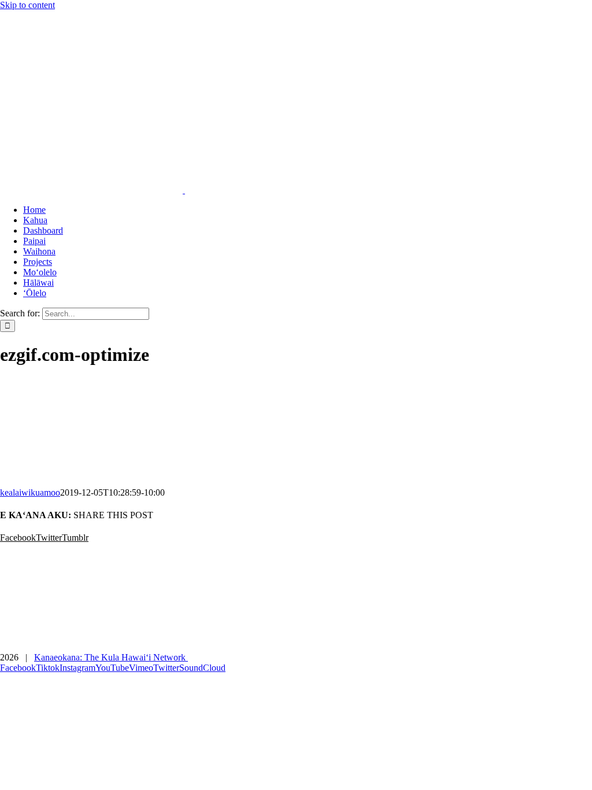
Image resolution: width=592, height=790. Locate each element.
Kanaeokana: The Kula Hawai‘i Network (111, 657)
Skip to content (27, 5)
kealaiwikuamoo (30, 492)
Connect (578, 638)
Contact (539, 638)
